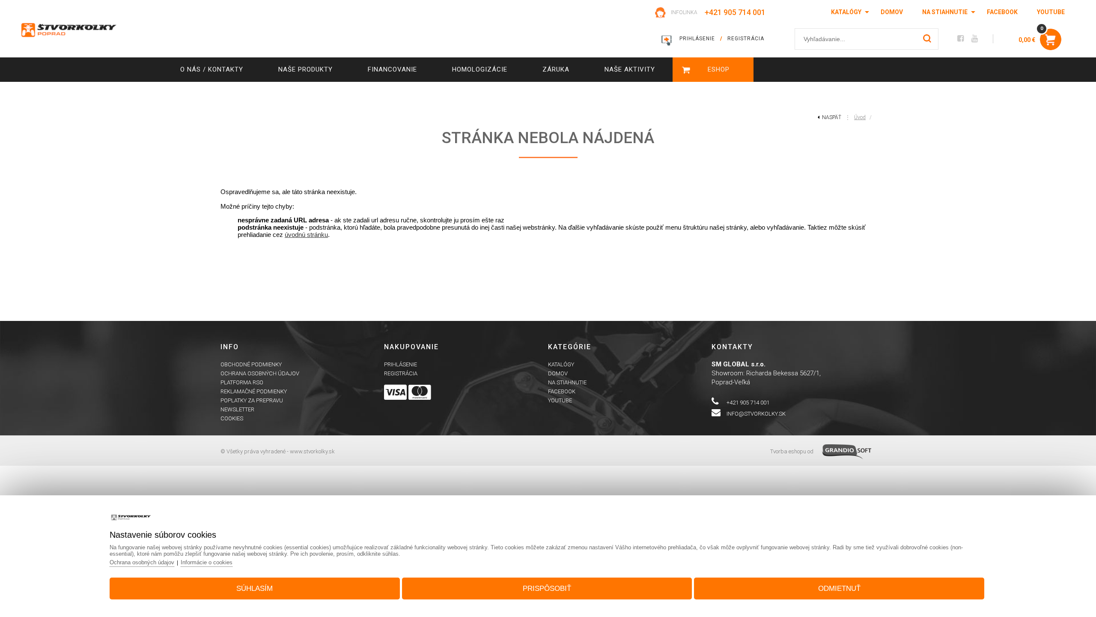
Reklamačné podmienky (253, 391)
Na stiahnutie (945, 12)
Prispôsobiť (547, 588)
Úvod (860, 117)
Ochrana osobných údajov (259, 373)
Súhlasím (254, 588)
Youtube (1051, 12)
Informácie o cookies (206, 562)
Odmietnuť (839, 588)
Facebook (1002, 12)
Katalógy (846, 12)
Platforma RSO (241, 382)
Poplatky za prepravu (251, 400)
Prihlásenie (400, 364)
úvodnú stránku (306, 234)
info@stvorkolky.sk (756, 413)
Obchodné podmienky (251, 364)
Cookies (231, 418)
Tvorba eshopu (788, 451)
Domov (892, 12)
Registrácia (400, 373)
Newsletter (237, 409)
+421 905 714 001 (735, 12)
